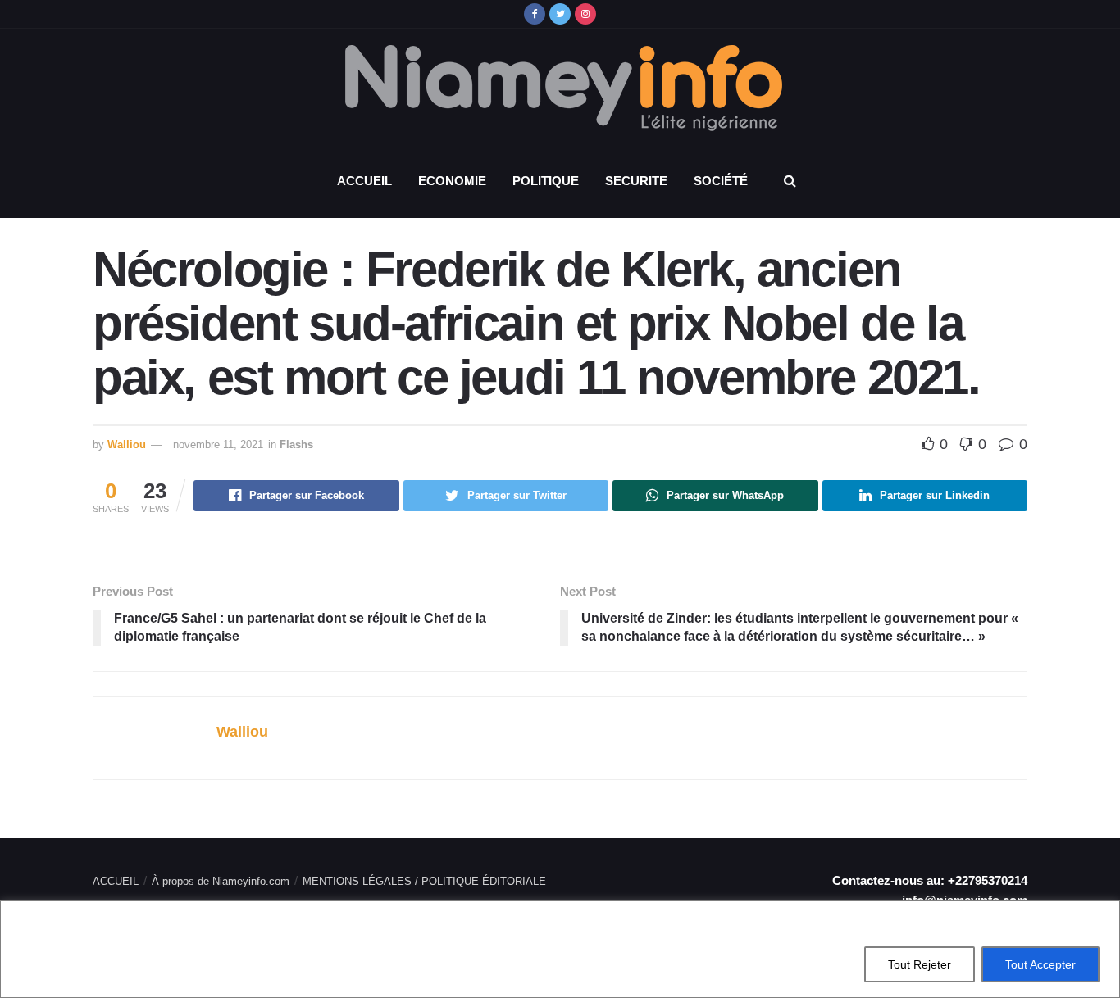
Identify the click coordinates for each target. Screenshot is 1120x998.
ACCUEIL (364, 181)
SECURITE (636, 181)
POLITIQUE (545, 181)
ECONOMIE (452, 181)
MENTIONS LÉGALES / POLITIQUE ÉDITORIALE (424, 881)
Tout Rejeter (919, 964)
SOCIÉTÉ (721, 181)
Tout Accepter (1040, 964)
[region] (560, 949)
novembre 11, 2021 (218, 444)
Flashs (296, 444)
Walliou (126, 444)
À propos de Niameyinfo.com (220, 881)
